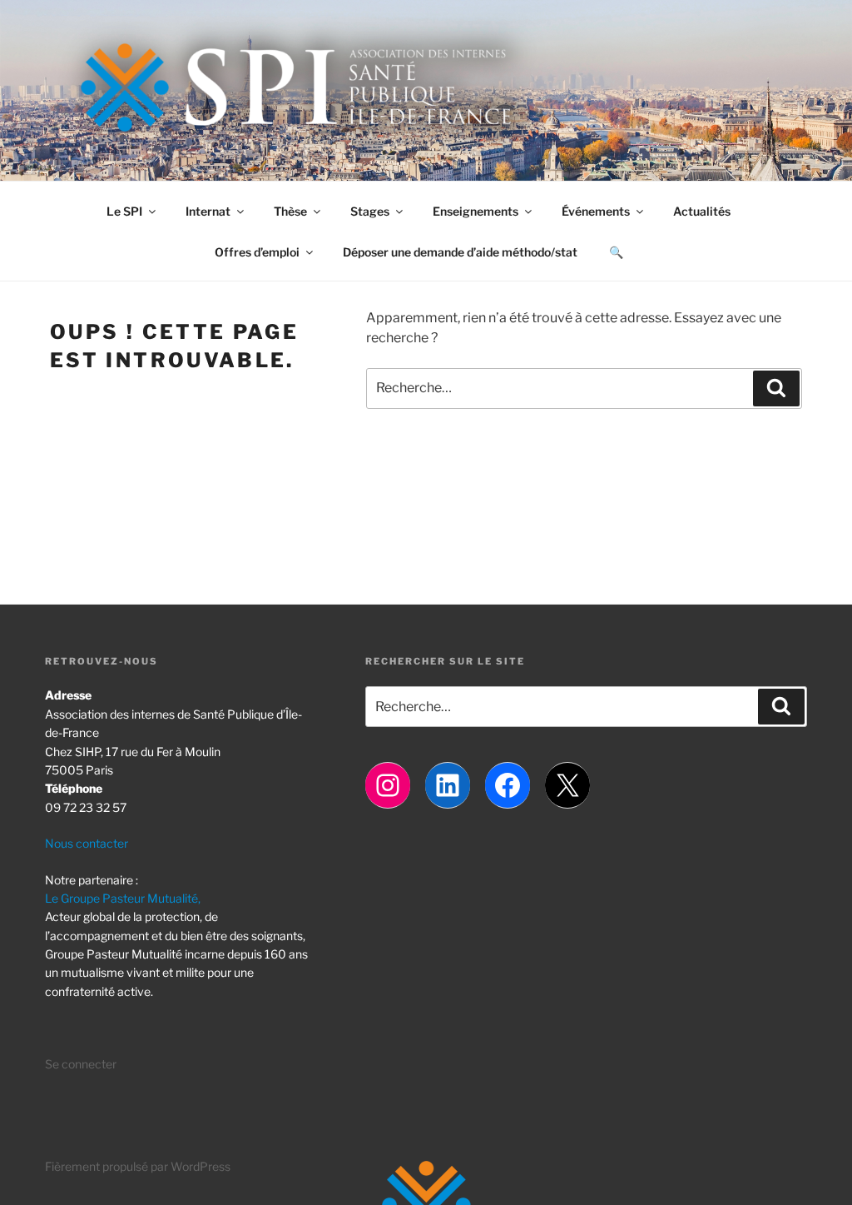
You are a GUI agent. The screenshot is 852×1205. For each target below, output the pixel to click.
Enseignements (475, 211)
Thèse (290, 211)
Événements (596, 211)
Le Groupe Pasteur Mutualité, (123, 898)
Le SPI (124, 211)
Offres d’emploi (257, 252)
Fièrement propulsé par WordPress (137, 1166)
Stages (369, 211)
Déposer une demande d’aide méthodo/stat (460, 252)
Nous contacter (86, 843)
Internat (208, 211)
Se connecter (80, 1064)
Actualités (702, 211)
